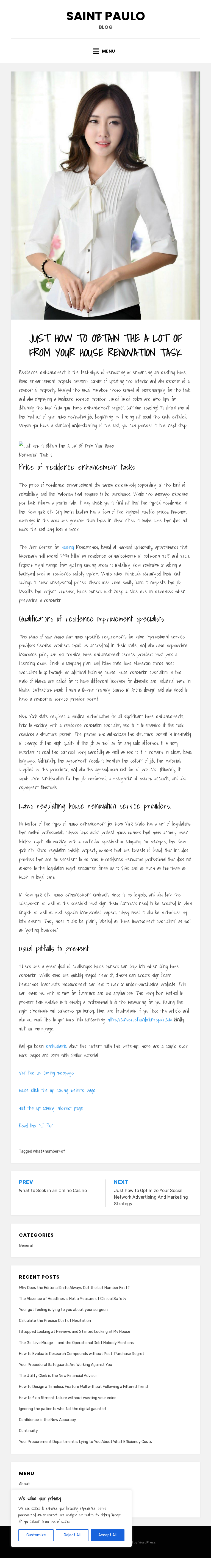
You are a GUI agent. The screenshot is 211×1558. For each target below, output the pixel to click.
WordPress (147, 1542)
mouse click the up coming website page (57, 1090)
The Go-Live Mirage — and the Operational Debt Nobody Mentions (76, 1343)
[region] (71, 1518)
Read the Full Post (36, 1126)
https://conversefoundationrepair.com (139, 1020)
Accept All (107, 1535)
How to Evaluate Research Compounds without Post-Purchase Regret (81, 1353)
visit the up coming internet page (51, 1108)
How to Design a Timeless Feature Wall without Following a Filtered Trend (83, 1386)
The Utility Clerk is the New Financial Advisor (58, 1375)
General (26, 1245)
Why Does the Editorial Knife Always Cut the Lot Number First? (74, 1287)
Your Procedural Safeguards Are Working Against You (65, 1364)
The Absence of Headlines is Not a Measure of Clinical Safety (72, 1298)
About (24, 1484)
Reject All (72, 1535)
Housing (68, 547)
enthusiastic (56, 1046)
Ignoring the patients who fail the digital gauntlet (63, 1409)
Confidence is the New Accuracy (47, 1419)
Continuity (28, 1430)
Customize (36, 1535)
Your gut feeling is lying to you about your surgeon (63, 1309)
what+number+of (49, 1151)
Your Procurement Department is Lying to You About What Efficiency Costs (85, 1441)
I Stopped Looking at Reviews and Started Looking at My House (74, 1331)
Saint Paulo (105, 16)
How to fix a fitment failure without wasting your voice (67, 1398)
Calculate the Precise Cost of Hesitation (55, 1320)
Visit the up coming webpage (46, 1073)
